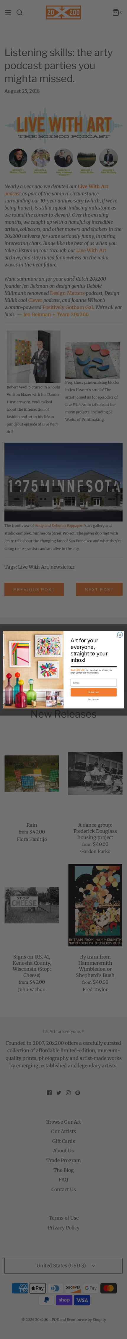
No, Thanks (93, 699)
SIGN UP (93, 692)
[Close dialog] (120, 634)
